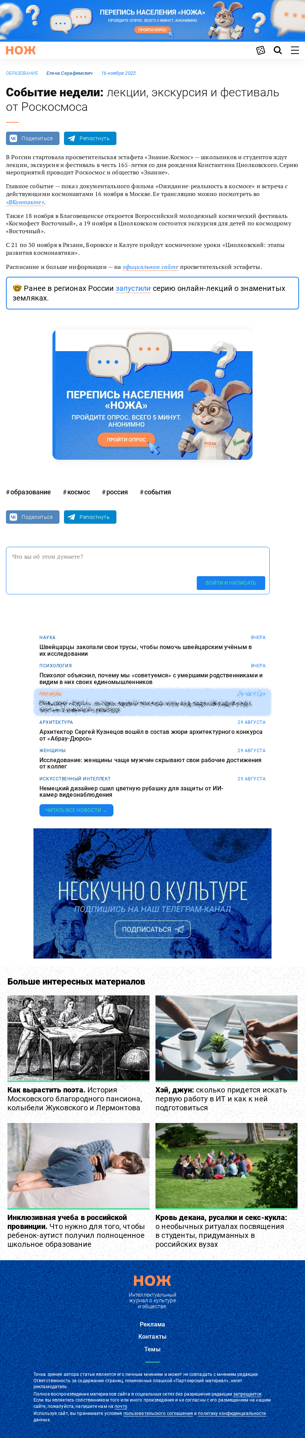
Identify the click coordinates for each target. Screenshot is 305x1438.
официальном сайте (151, 266)
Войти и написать (231, 583)
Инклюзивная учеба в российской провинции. (76, 1231)
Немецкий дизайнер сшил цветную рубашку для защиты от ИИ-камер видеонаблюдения (131, 791)
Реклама (152, 1324)
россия (117, 492)
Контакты (152, 1336)
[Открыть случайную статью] (261, 50)
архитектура (56, 722)
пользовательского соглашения (158, 1413)
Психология (55, 665)
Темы (152, 1349)
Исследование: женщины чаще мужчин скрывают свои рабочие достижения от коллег (150, 763)
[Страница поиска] (278, 50)
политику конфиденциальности (232, 1413)
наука (47, 637)
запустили (133, 288)
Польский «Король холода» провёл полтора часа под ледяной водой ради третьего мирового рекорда (145, 706)
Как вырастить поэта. (74, 1098)
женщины (52, 750)
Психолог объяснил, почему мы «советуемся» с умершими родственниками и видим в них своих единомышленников (151, 678)
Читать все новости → (76, 810)
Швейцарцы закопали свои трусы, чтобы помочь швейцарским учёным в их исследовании (145, 650)
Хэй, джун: (221, 1098)
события (157, 492)
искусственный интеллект (75, 778)
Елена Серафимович (69, 73)
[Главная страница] (21, 50)
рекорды (50, 694)
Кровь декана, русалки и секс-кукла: (221, 1231)
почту (121, 1406)
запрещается (247, 1394)
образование (22, 73)
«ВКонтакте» (25, 202)
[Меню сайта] (295, 50)
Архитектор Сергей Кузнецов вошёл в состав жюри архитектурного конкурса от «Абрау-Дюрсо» (151, 735)
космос (78, 492)
